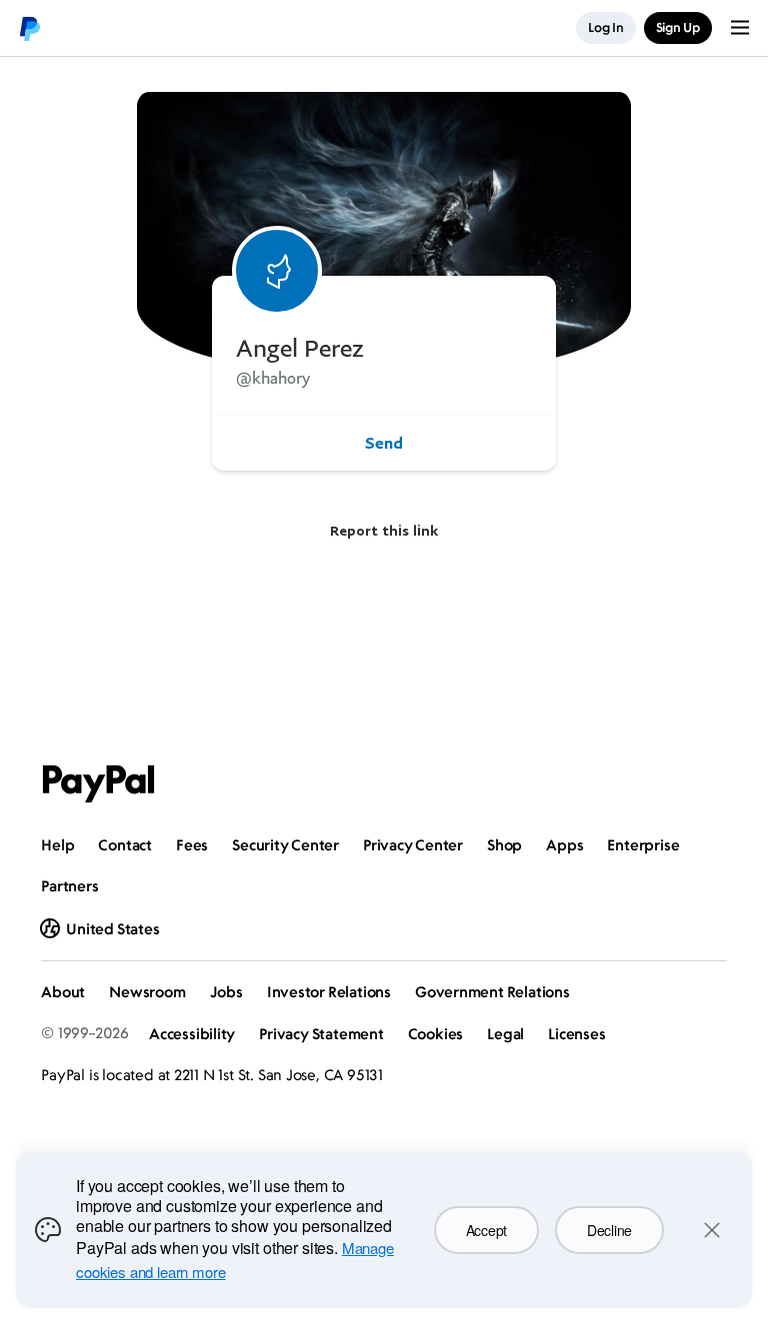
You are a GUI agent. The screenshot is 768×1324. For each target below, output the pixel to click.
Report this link (384, 530)
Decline (609, 1230)
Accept (486, 1230)
